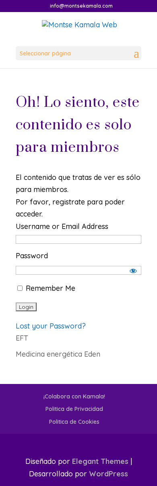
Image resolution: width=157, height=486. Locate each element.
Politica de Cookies (74, 421)
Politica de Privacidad (74, 408)
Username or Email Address (62, 226)
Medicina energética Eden (58, 354)
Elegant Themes (100, 461)
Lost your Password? (51, 326)
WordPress (108, 473)
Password (32, 255)
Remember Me (49, 288)
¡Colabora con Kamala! (74, 396)
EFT (22, 338)
